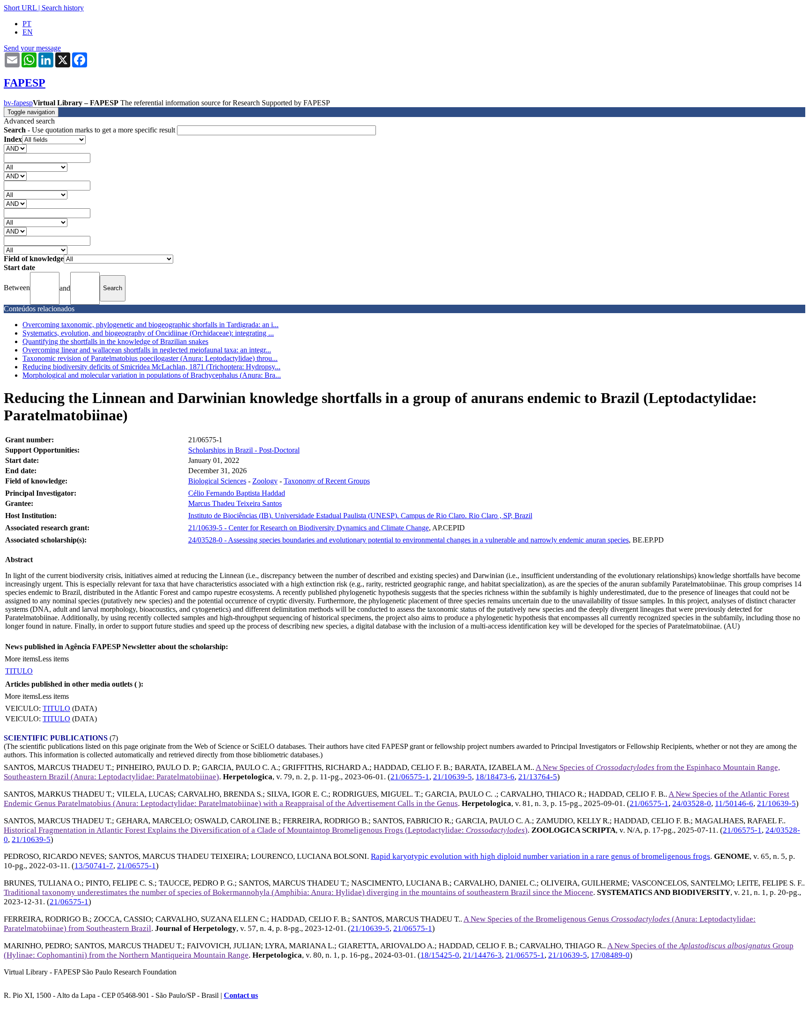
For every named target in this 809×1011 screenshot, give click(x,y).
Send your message (32, 48)
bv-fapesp (18, 103)
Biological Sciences (217, 481)
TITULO (19, 671)
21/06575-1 (409, 776)
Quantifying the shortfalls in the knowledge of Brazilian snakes (115, 341)
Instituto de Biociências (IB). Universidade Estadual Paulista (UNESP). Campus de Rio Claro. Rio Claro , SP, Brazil (360, 516)
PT (26, 24)
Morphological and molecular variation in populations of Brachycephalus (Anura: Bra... (151, 375)
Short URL (20, 8)
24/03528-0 (691, 803)
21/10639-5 (452, 776)
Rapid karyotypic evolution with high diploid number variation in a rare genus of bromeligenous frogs (540, 856)
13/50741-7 (93, 865)
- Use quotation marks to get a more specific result (90, 130)
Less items (53, 659)
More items (21, 659)
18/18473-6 (495, 776)
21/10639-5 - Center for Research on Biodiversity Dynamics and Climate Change (308, 528)
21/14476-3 (482, 955)
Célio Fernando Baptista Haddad (236, 493)
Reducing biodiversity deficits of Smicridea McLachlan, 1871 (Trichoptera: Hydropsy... (151, 367)
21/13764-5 (537, 776)
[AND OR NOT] (15, 148)
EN (27, 32)
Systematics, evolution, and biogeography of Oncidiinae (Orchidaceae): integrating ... (148, 333)
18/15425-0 (439, 955)
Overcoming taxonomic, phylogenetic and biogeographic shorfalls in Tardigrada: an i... (150, 325)
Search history (63, 8)
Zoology (265, 481)
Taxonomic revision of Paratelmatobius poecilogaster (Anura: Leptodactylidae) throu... (150, 358)
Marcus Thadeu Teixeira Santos (235, 503)
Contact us (241, 995)
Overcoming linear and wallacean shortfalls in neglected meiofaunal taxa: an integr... (146, 350)
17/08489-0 (610, 955)
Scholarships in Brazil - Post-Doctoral (244, 450)
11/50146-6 (734, 803)
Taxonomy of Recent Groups (327, 481)
